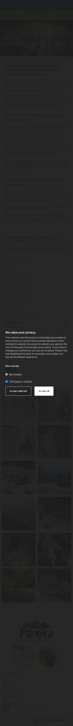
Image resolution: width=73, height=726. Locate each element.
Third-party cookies (20, 381)
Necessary (15, 374)
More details (12, 366)
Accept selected (18, 391)
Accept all (44, 391)
